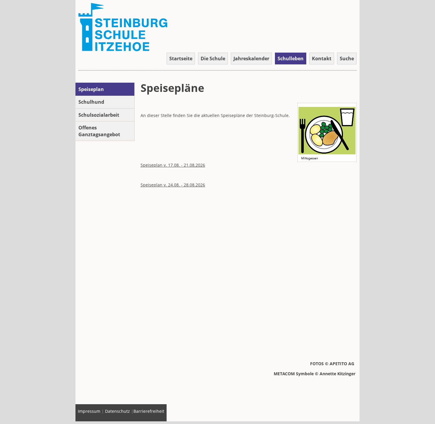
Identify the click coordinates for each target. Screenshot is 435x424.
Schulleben (291, 58)
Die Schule (213, 58)
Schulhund (91, 102)
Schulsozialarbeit (98, 115)
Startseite (180, 58)
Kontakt (321, 58)
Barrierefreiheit (148, 411)
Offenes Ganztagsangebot (99, 130)
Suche (347, 58)
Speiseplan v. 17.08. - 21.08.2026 (173, 165)
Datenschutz (117, 411)
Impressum (89, 411)
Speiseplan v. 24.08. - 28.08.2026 (173, 185)
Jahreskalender (251, 58)
